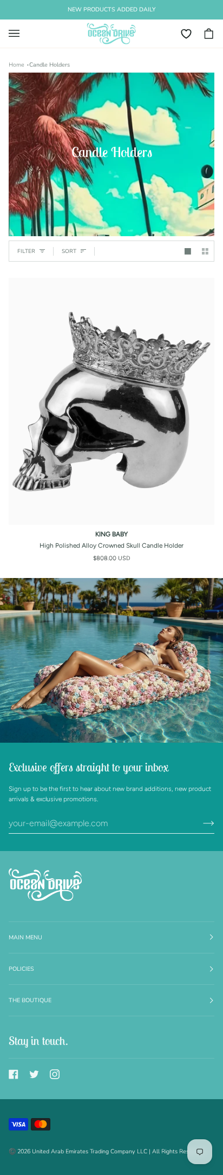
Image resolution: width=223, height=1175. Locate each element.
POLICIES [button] (21, 969)
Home (16, 65)
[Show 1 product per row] (187, 251)
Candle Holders (49, 65)
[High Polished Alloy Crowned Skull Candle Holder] (111, 401)
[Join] (200, 823)
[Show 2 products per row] (205, 251)
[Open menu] (19, 34)
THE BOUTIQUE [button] (30, 1000)
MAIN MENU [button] (25, 937)
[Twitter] (34, 1074)
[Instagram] (55, 1074)
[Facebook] (13, 1074)
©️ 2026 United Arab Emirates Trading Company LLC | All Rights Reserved (106, 1151)
